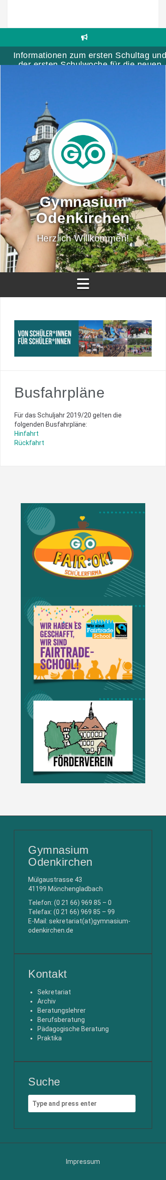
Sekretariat (54, 992)
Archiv (46, 1001)
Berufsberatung (61, 1019)
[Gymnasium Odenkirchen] (83, 155)
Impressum (83, 1161)
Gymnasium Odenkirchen (83, 210)
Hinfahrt (26, 433)
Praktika (49, 1038)
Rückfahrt (29, 442)
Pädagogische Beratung (73, 1029)
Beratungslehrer (61, 1010)
